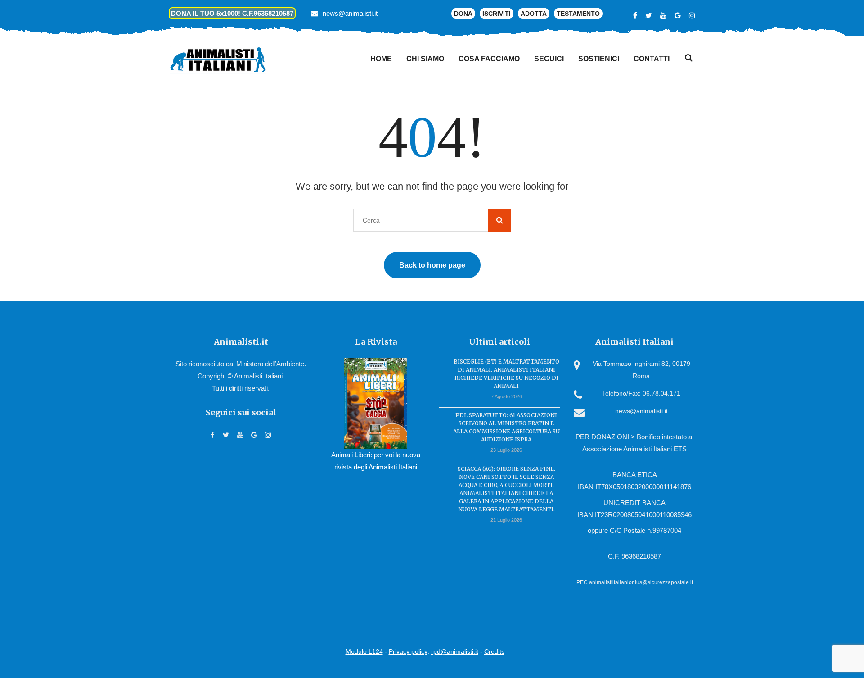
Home (381, 59)
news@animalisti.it (350, 13)
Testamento (578, 13)
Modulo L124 (364, 651)
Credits (494, 651)
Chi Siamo (425, 59)
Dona (463, 13)
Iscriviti (496, 13)
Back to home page (432, 265)
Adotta (534, 13)
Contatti (652, 59)
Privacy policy (408, 651)
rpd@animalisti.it (454, 651)
